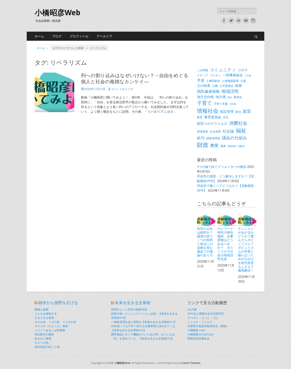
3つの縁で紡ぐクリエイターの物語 (221, 167)
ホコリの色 (41, 342)
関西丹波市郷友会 (198, 338)
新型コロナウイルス (212, 123)
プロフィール (78, 36)
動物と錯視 (41, 309)
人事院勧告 (213, 81)
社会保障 (215, 131)
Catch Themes (191, 363)
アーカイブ (104, 36)
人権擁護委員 (230, 81)
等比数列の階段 (44, 334)
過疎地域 (232, 146)
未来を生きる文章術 (132, 302)
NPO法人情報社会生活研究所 (205, 313)
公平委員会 (226, 86)
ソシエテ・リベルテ (199, 322)
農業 (214, 145)
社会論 (228, 131)
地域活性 (230, 91)
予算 (200, 80)
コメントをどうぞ (122, 89)
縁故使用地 (213, 138)
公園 (215, 86)
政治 (238, 112)
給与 (200, 137)
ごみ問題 (202, 70)
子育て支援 (221, 104)
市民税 (232, 104)
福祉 (241, 130)
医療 (238, 85)
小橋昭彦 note (196, 330)
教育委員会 (212, 117)
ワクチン (215, 75)
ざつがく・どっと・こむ (202, 318)
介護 (243, 81)
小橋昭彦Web (57, 12)
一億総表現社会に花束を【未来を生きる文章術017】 (144, 322)
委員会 (238, 97)
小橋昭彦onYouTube (200, 334)
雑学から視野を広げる (58, 302)
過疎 (223, 146)
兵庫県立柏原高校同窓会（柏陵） (208, 326)
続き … (172, 111)
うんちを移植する (46, 313)
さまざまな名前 (44, 318)
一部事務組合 (233, 75)
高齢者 (241, 146)
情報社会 (207, 110)
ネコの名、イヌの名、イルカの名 (55, 322)
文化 (225, 117)
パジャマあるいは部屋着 (50, 330)
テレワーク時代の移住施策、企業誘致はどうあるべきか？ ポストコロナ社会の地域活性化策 (225, 243)
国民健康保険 (208, 91)
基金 (229, 97)
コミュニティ (223, 69)
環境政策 (202, 131)
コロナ (243, 70)
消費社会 (238, 123)
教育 (200, 117)
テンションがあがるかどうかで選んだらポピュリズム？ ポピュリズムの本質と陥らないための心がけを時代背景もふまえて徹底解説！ (247, 249)
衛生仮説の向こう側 (47, 347)
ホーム (39, 36)
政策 (247, 111)
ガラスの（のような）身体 (51, 326)
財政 (202, 145)
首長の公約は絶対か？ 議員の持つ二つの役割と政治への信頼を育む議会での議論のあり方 (206, 241)
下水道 (248, 75)
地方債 (221, 97)
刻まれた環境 (43, 338)
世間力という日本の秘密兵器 (129, 309)
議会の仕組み (234, 137)
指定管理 (227, 111)
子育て (204, 103)
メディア (202, 75)
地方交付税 (205, 97)
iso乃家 (192, 309)
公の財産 (203, 85)
